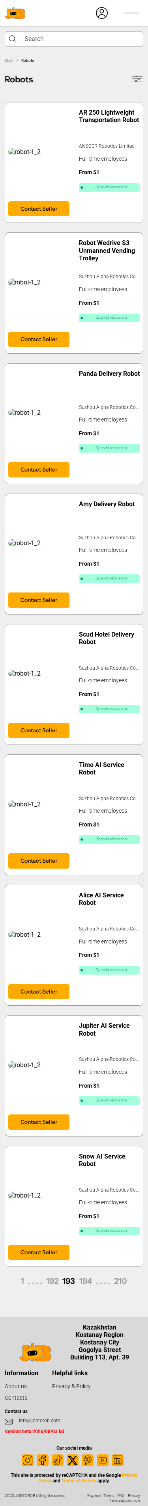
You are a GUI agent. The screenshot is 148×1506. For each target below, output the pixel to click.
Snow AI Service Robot (102, 1160)
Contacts (16, 1398)
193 (68, 1281)
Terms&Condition (124, 1500)
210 (120, 1281)
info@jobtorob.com (39, 1420)
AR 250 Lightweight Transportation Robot (109, 116)
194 (85, 1281)
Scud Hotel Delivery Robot (106, 638)
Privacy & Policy (71, 1386)
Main (9, 60)
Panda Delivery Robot (109, 373)
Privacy (134, 1495)
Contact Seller (39, 208)
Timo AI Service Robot (101, 768)
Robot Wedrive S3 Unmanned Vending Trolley (107, 250)
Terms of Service (79, 1481)
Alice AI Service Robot (101, 898)
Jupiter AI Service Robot (104, 1029)
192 (52, 1281)
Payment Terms (100, 1495)
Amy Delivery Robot (107, 504)
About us (16, 1386)
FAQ (121, 1495)
